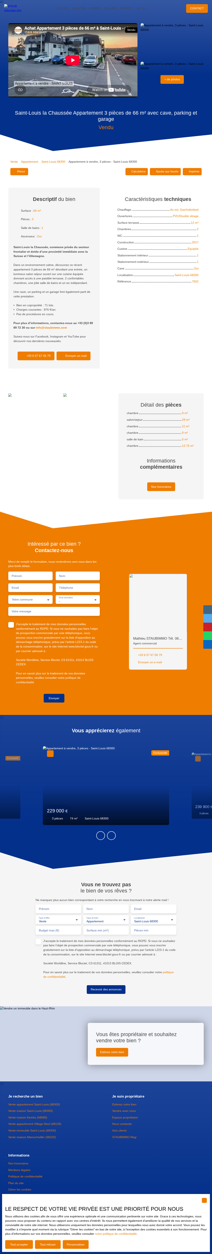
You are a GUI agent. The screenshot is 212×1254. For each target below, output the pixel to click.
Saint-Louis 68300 (53, 161)
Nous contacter (122, 1123)
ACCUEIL (63, 8)
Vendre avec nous (124, 1110)
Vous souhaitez (66, 597)
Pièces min (141, 930)
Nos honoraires (18, 1163)
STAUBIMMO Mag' (124, 1137)
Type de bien (92, 917)
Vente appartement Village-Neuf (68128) (34, 1123)
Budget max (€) (49, 930)
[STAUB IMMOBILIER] (16, 8)
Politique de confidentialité (25, 1176)
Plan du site (16, 1183)
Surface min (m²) (98, 930)
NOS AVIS (110, 8)
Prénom (17, 576)
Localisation (139, 917)
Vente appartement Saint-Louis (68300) (34, 1104)
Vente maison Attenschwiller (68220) (32, 1137)
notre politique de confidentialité (116, 1233)
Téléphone (66, 587)
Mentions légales (19, 1170)
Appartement (29, 161)
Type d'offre (44, 917)
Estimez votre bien (124, 1104)
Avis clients (119, 1130)
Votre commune (22, 599)
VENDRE (95, 8)
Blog (141, 8)
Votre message (21, 611)
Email (15, 587)
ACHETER (79, 8)
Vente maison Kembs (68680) (27, 1117)
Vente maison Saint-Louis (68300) (30, 1110)
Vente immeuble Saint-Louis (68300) (32, 1130)
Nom (62, 576)
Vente (14, 161)
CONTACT (127, 8)
